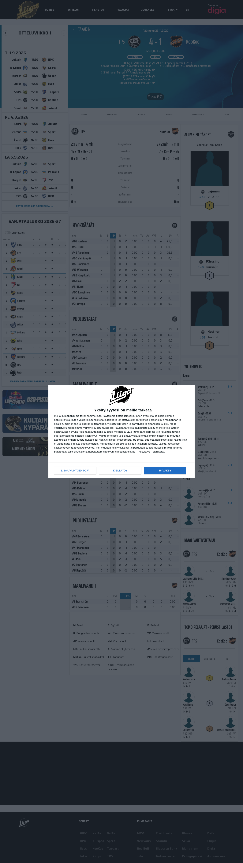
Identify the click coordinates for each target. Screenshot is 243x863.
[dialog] (121, 431)
